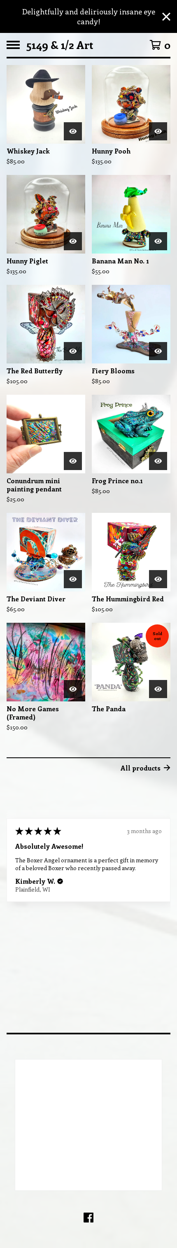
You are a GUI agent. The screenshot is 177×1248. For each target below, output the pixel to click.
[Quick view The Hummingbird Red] (158, 579)
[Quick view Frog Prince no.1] (158, 461)
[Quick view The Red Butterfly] (73, 351)
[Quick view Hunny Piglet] (73, 241)
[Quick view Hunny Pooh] (158, 131)
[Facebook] (88, 1217)
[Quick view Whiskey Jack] (73, 131)
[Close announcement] (166, 16)
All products (141, 768)
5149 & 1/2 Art (59, 45)
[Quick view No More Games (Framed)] (73, 689)
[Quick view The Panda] (158, 689)
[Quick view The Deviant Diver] (73, 579)
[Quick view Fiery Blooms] (158, 351)
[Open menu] (13, 45)
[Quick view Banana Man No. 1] (158, 241)
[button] (60, 881)
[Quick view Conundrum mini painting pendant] (73, 461)
